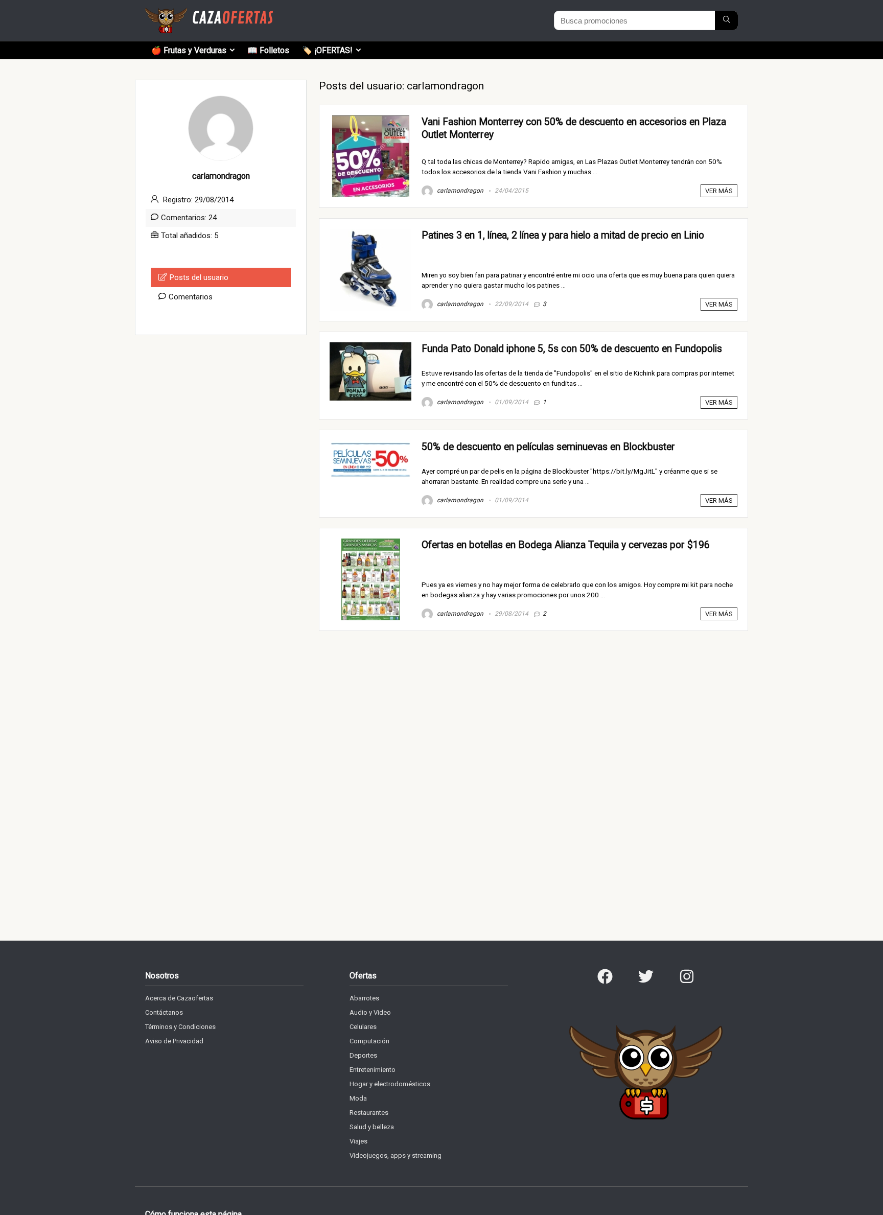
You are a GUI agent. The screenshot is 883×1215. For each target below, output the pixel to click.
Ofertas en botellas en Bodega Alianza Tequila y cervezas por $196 (566, 545)
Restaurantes (369, 1112)
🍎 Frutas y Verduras (188, 50)
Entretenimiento (373, 1069)
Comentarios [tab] (191, 296)
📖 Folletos (268, 50)
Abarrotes (364, 998)
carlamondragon (459, 190)
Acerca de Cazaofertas (179, 998)
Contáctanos (164, 1012)
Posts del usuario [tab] (199, 277)
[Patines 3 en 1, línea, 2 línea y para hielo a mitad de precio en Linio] (370, 233)
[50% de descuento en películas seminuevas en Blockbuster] (370, 445)
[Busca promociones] (726, 20)
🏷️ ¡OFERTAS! (327, 50)
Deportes (363, 1055)
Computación (369, 1041)
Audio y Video (370, 1012)
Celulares (363, 1027)
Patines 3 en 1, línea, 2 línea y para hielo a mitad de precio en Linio (563, 235)
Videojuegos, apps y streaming (396, 1155)
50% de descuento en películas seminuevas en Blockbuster (548, 447)
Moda (358, 1098)
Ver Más (719, 191)
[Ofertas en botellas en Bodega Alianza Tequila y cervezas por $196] (370, 543)
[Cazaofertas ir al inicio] (209, 12)
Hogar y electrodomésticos (390, 1084)
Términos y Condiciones (180, 1027)
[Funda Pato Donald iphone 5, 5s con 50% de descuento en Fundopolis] (370, 347)
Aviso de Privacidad (174, 1041)
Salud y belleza (372, 1127)
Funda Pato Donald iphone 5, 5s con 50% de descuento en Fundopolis (572, 349)
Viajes (358, 1141)
